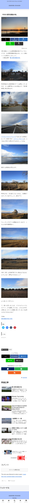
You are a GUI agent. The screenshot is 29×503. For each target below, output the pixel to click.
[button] (14, 27)
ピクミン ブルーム (19, 138)
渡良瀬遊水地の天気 (6, 318)
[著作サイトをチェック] (7, 368)
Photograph (5, 349)
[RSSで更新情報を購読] (14, 372)
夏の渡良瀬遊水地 (15, 57)
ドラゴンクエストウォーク (8, 136)
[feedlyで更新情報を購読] (21, 368)
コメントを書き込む (14, 469)
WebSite (14, 498)
